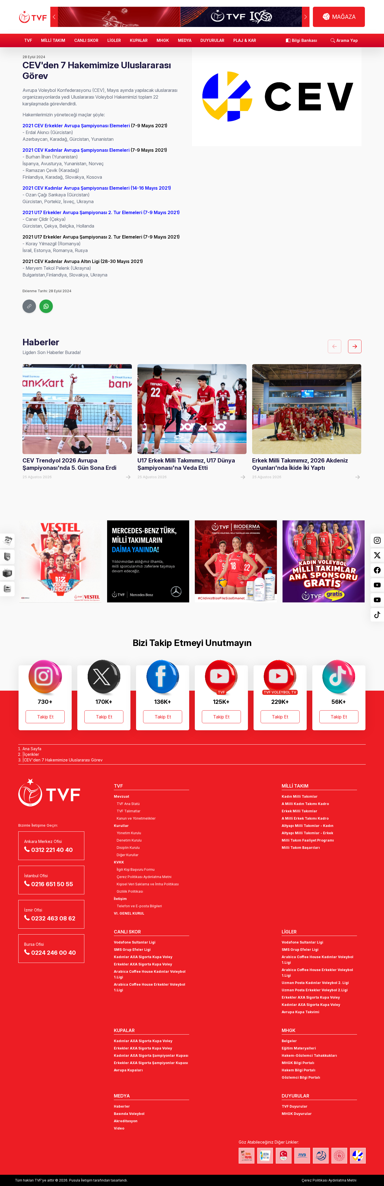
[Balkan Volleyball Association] (321, 1156)
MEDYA (184, 40)
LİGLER (114, 40)
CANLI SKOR (86, 40)
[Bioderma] (236, 561)
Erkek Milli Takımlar (299, 811)
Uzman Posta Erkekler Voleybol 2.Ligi (315, 990)
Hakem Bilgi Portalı (298, 1070)
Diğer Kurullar (127, 855)
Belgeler (289, 1041)
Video (119, 1128)
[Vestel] (60, 561)
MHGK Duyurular (297, 1114)
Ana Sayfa (31, 748)
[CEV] (358, 1156)
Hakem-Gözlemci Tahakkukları (309, 1055)
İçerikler (31, 754)
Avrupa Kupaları (128, 1070)
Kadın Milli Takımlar (300, 796)
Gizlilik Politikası (130, 891)
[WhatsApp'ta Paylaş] (46, 306)
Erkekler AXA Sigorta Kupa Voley (143, 964)
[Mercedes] (148, 561)
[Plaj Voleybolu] (265, 1156)
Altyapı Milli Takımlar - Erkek (307, 833)
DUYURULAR (212, 40)
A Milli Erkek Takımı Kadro (305, 818)
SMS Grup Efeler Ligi (132, 949)
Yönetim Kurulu (129, 833)
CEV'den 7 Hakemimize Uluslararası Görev (63, 760)
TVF (28, 40)
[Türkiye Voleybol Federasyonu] (33, 17)
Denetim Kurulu (129, 840)
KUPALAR (139, 40)
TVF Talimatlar (128, 811)
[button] (306, 17)
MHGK (163, 40)
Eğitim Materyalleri (299, 1048)
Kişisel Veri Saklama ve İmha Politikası (148, 884)
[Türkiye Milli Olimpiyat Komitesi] (284, 1156)
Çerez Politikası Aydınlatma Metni (144, 877)
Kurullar (121, 826)
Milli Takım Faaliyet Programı (308, 840)
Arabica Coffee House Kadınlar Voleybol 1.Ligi (150, 974)
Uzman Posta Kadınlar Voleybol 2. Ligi (315, 983)
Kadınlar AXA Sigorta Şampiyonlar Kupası (151, 1055)
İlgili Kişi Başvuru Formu (136, 869)
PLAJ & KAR (244, 40)
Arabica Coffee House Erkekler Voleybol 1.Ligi (149, 987)
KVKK (119, 862)
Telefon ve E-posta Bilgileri (139, 906)
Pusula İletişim (80, 1180)
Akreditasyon (125, 1121)
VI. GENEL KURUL (129, 913)
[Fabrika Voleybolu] (246, 1156)
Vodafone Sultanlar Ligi (134, 942)
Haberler (122, 1106)
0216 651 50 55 (52, 884)
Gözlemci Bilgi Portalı (301, 1077)
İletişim (120, 899)
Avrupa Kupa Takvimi (300, 1012)
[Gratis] (324, 561)
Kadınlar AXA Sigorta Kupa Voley (143, 957)
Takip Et (45, 717)
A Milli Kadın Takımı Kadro (305, 804)
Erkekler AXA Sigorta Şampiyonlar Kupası (151, 1063)
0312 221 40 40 (52, 850)
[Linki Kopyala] (29, 306)
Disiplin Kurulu (128, 847)
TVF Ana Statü (128, 804)
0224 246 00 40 (53, 953)
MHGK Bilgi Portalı (298, 1063)
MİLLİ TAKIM (53, 40)
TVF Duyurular (295, 1106)
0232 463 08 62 (53, 918)
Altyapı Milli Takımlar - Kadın (307, 826)
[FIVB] (302, 1156)
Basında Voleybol (129, 1114)
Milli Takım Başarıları (301, 847)
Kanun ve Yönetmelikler (136, 818)
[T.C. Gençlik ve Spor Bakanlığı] (339, 1156)
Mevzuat (121, 796)
